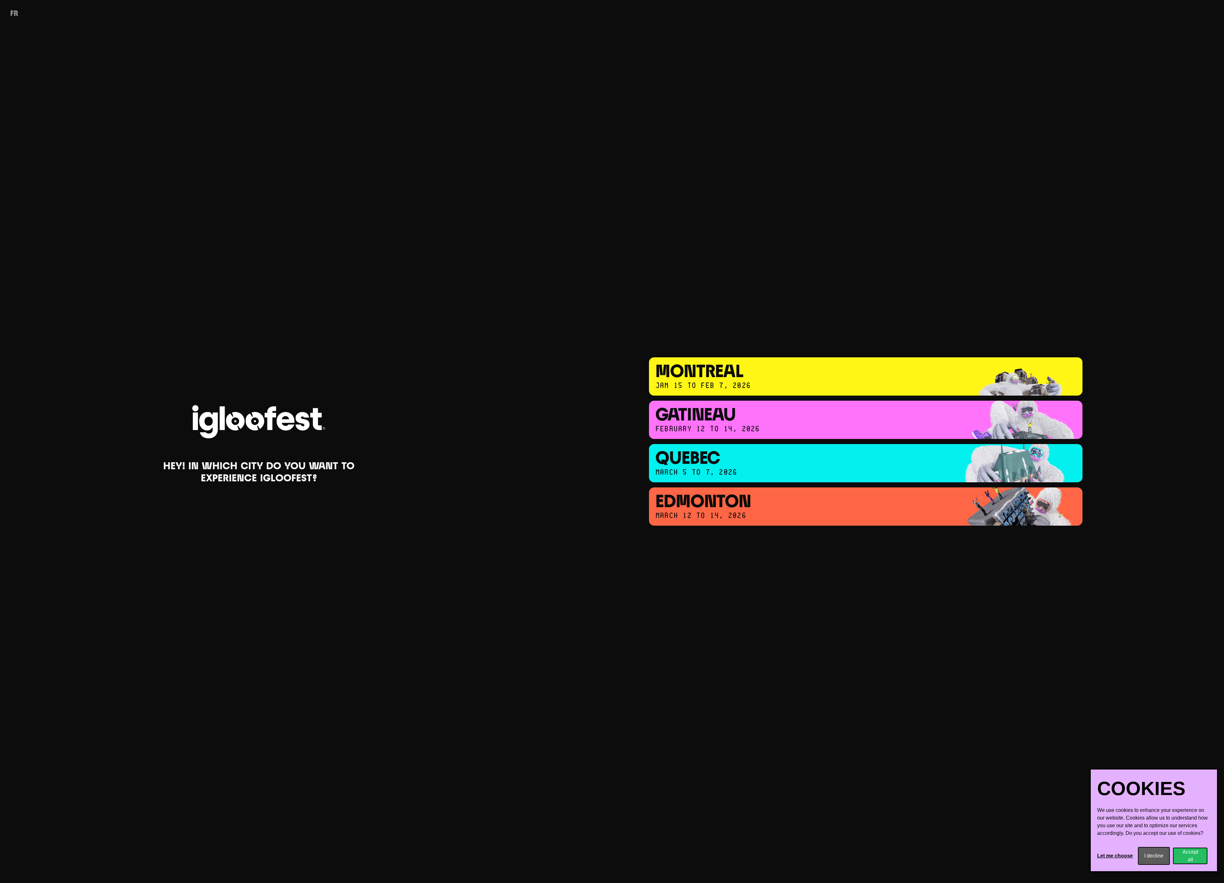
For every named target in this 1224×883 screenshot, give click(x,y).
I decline (1153, 855)
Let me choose (1115, 855)
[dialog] (1154, 820)
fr (14, 14)
